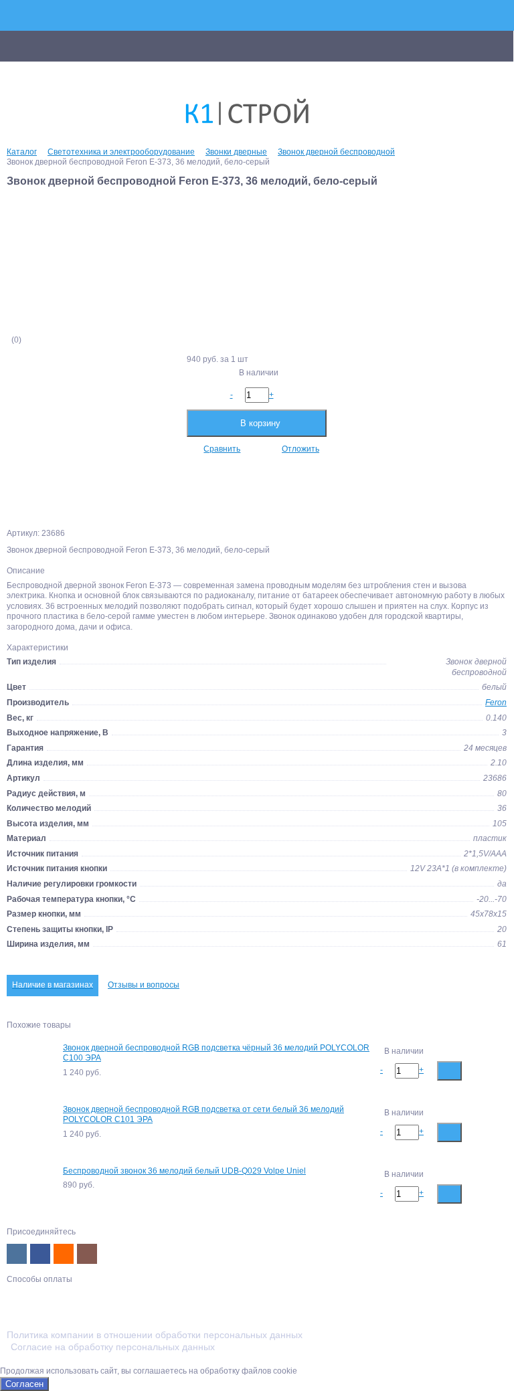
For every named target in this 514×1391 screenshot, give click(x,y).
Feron (496, 702)
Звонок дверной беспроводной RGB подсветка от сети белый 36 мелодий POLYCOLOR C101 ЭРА (203, 1115)
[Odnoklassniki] (64, 1254)
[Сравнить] (474, 1070)
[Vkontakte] (17, 1254)
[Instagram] (87, 1254)
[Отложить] (496, 1070)
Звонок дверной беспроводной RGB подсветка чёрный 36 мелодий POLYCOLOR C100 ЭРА (216, 1053)
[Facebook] (40, 1254)
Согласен (24, 1384)
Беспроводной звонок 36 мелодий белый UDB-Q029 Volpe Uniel (184, 1171)
